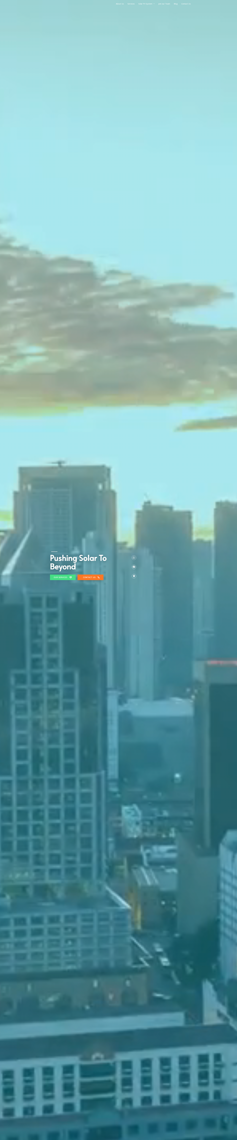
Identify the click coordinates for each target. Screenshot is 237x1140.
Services (131, 3)
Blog (176, 3)
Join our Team (164, 3)
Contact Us (186, 3)
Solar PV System (145, 3)
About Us (120, 3)
